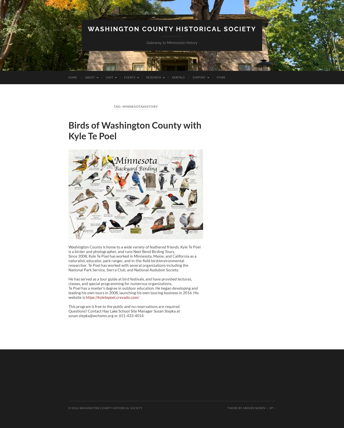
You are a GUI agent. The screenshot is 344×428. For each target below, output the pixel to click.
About (90, 77)
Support (199, 77)
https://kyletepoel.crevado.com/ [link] (112, 297)
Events (129, 77)
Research (153, 77)
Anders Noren (254, 408)
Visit (109, 77)
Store (221, 77)
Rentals (178, 77)
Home (72, 77)
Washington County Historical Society (172, 29)
